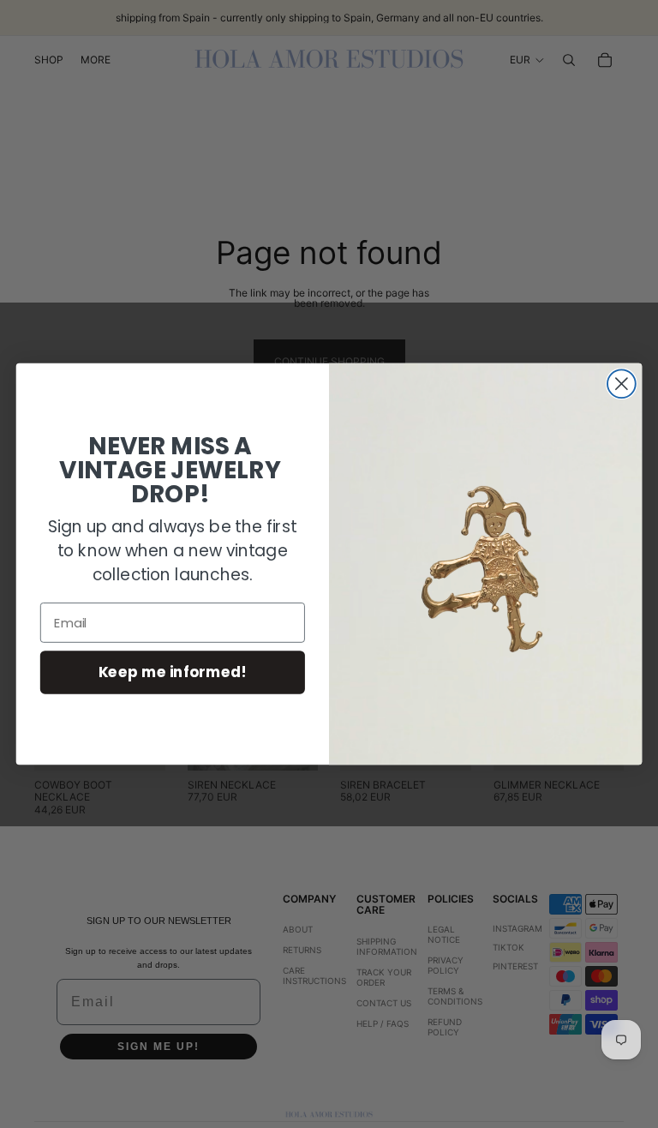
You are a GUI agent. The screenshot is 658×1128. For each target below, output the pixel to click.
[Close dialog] (621, 383)
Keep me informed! (172, 671)
